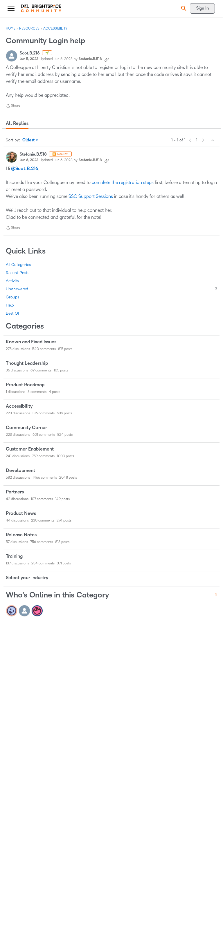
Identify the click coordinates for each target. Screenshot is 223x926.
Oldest (28, 140)
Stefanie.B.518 (90, 59)
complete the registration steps (123, 182)
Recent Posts (17, 273)
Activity (12, 281)
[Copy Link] (106, 59)
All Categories (18, 265)
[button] (183, 8)
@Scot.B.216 (24, 168)
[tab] (17, 123)
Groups (12, 297)
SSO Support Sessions (91, 196)
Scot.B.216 (30, 53)
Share (13, 106)
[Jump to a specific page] (212, 140)
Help (10, 305)
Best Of (12, 313)
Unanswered (111, 289)
